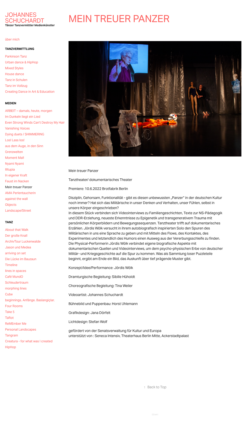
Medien (10, 103)
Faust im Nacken (17, 181)
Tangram (11, 335)
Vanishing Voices (17, 128)
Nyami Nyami (14, 164)
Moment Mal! (14, 158)
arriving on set (15, 253)
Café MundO (14, 277)
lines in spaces (15, 271)
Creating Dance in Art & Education (29, 92)
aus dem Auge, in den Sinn (24, 146)
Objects (10, 205)
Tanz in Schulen (16, 80)
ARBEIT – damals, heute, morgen (28, 111)
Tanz (9, 222)
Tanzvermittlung (19, 49)
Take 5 (9, 312)
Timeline (11, 265)
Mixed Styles (14, 68)
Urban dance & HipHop (21, 62)
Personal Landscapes (20, 329)
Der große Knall (16, 236)
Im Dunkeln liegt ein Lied (22, 117)
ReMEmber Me (15, 324)
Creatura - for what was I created (29, 341)
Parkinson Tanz (16, 56)
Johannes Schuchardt (24, 17)
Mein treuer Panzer (18, 187)
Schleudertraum (16, 283)
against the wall (16, 199)
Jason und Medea (18, 247)
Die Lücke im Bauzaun (20, 259)
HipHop (10, 347)
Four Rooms (14, 306)
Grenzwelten (14, 152)
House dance (14, 74)
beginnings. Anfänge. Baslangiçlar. (30, 300)
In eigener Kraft (16, 175)
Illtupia (10, 169)
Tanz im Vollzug (16, 86)
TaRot (9, 318)
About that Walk (16, 230)
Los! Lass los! (14, 140)
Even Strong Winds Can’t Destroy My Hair (35, 122)
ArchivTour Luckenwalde (23, 241)
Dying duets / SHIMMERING (24, 134)
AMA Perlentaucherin (20, 193)
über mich (12, 39)
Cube (9, 294)
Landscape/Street (18, 211)
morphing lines (16, 288)
